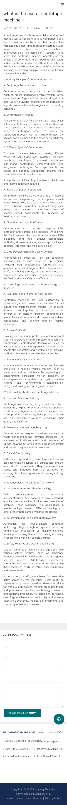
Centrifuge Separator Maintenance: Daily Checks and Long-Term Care (50, 741)
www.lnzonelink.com (18, 798)
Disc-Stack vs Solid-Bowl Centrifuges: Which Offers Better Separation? (19, 748)
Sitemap (37, 798)
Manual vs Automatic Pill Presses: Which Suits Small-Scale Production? (19, 756)
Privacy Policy (53, 798)
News (51, 732)
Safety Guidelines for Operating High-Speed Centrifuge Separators (24, 740)
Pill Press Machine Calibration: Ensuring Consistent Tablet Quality (50, 748)
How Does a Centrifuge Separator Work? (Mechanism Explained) (50, 756)
